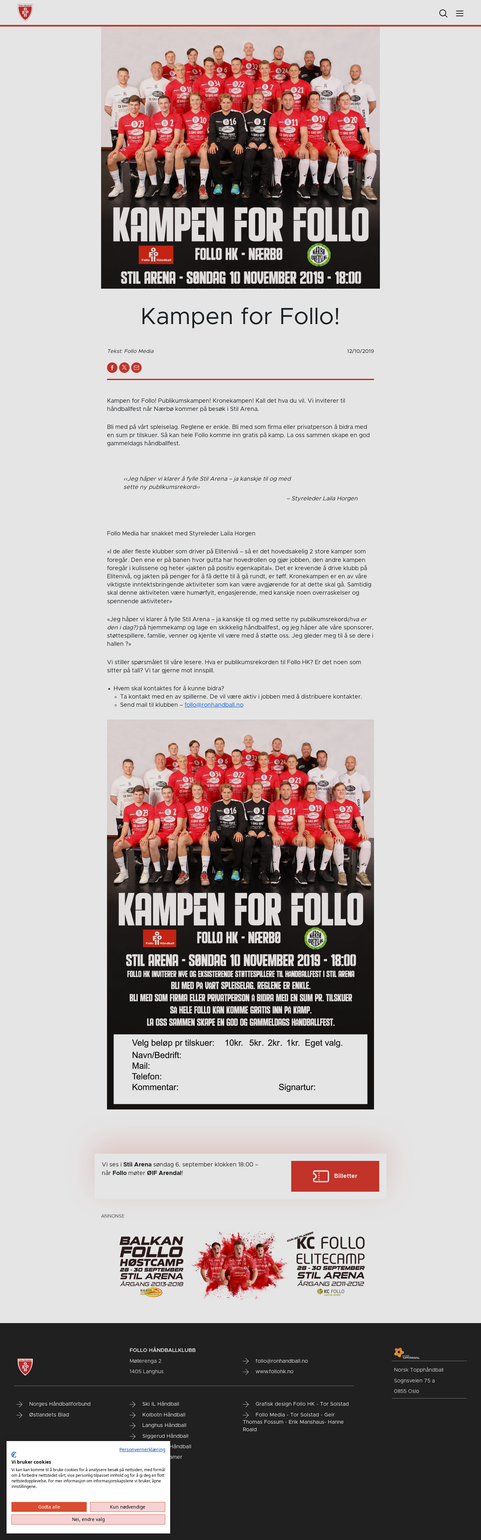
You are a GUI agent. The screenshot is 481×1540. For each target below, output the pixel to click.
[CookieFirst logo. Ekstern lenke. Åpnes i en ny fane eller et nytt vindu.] (13, 1455)
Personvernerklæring (142, 1449)
